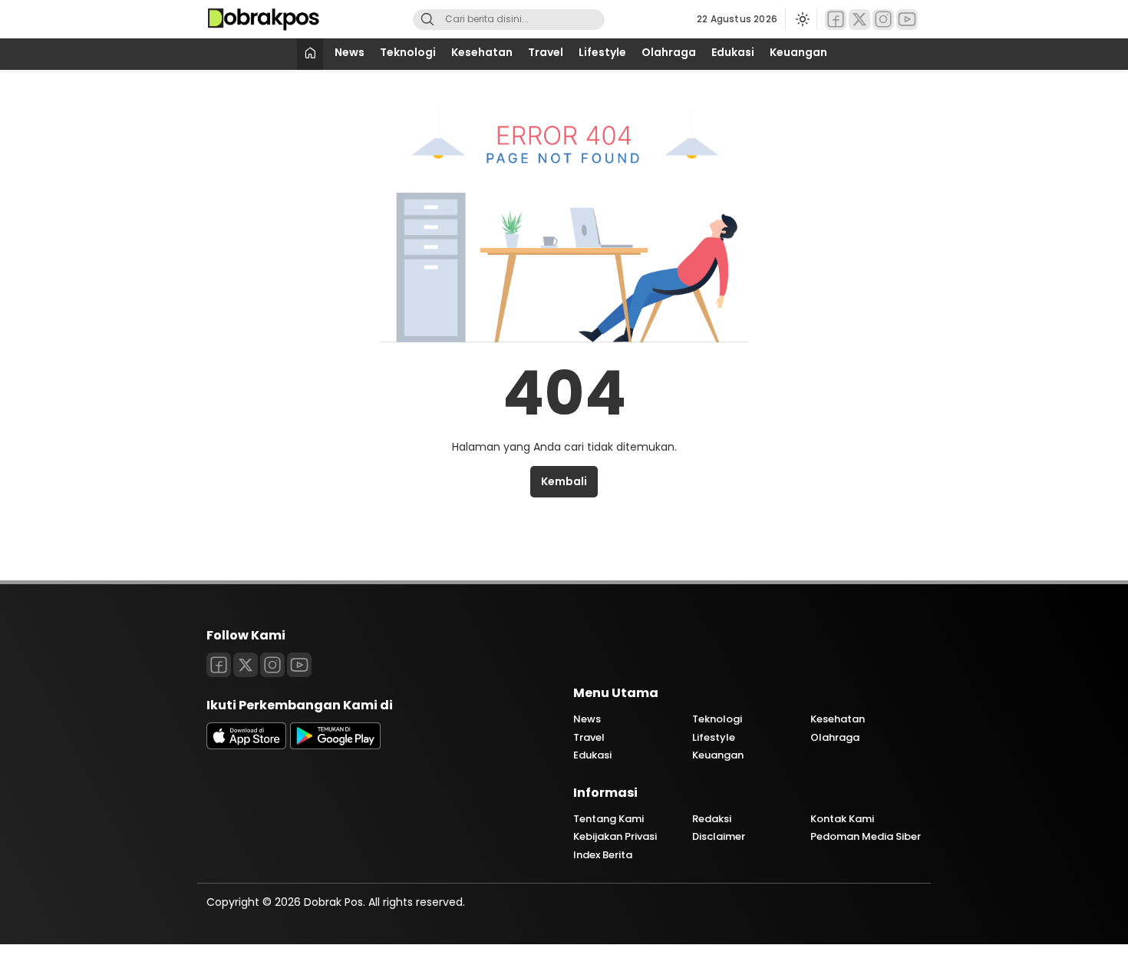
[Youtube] (299, 665)
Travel (545, 52)
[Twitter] (859, 19)
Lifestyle (602, 52)
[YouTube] (907, 19)
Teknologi (408, 52)
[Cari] (427, 19)
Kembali (564, 481)
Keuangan (798, 52)
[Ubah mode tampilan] (801, 19)
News (349, 52)
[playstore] (335, 745)
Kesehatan (482, 52)
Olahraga (669, 52)
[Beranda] (310, 54)
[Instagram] (883, 19)
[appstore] (246, 745)
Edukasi (732, 52)
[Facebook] (835, 19)
